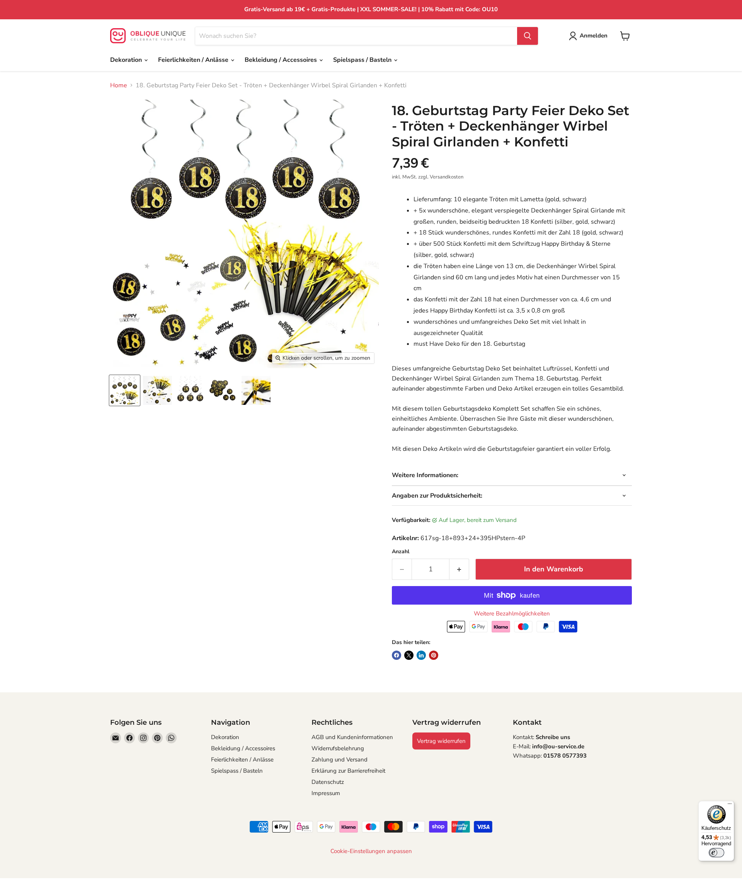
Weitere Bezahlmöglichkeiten (512, 613)
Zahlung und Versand (339, 759)
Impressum (325, 793)
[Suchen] (527, 36)
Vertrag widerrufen (441, 741)
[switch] (716, 852)
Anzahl (400, 552)
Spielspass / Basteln (363, 60)
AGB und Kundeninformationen (352, 737)
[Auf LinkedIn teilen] (421, 655)
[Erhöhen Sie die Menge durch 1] (459, 569)
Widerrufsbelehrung (337, 748)
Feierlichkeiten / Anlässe (194, 60)
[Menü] (729, 805)
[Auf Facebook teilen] (396, 655)
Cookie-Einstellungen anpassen (371, 851)
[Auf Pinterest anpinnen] (433, 655)
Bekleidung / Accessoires (281, 60)
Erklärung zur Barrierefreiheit (348, 771)
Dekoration (126, 60)
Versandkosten (446, 176)
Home (118, 85)
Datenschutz (327, 782)
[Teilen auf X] (409, 655)
